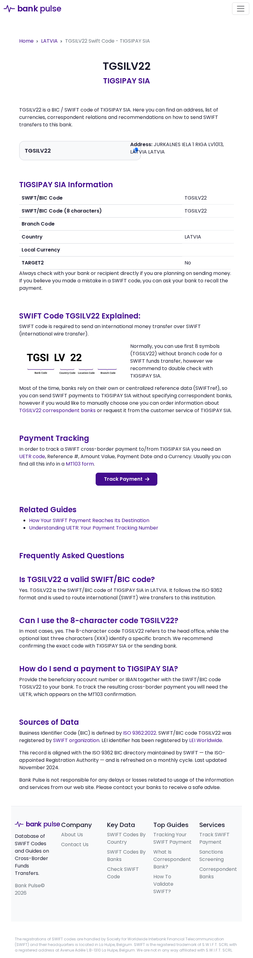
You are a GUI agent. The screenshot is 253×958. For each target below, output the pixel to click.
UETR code (32, 456)
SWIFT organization (76, 740)
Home (26, 40)
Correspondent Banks (218, 873)
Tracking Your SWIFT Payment (172, 838)
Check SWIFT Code (123, 873)
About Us (72, 834)
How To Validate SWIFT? (163, 884)
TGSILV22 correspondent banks (57, 410)
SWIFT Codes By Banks (126, 855)
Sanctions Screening (211, 855)
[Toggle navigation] (240, 8)
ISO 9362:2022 (139, 732)
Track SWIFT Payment (214, 838)
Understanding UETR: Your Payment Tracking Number (93, 527)
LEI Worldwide (205, 740)
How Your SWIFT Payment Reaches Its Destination (89, 520)
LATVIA (49, 40)
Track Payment (123, 479)
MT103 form (80, 463)
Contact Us (75, 844)
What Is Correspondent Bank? (172, 859)
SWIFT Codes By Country (126, 838)
